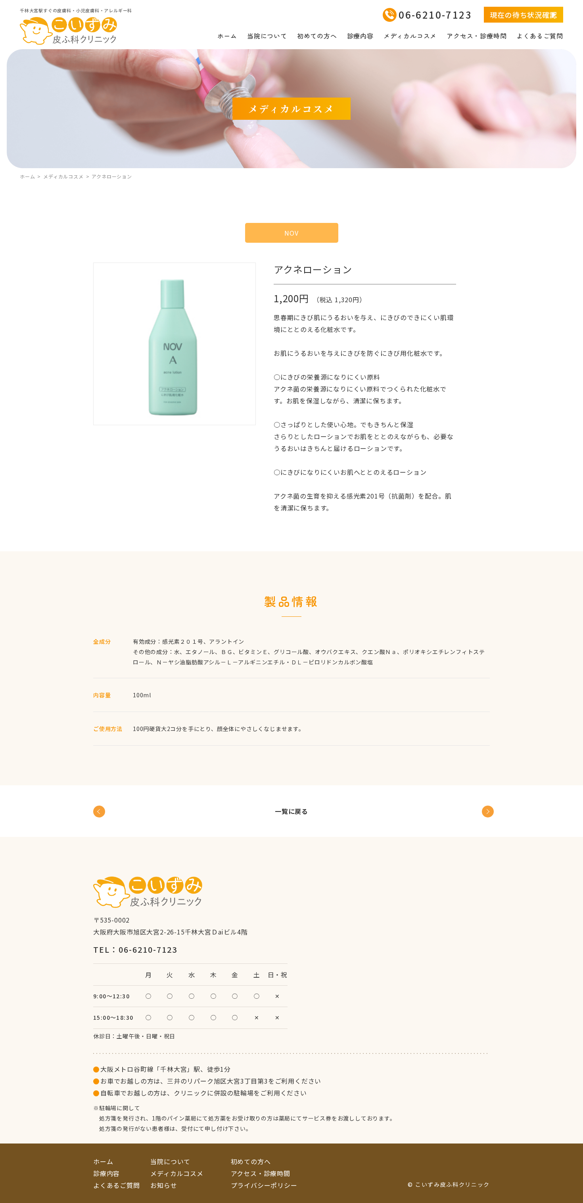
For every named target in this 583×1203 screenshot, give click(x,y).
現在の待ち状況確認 (523, 15)
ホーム (227, 35)
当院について (267, 35)
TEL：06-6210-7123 (135, 949)
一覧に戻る (291, 811)
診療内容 (360, 35)
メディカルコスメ (410, 35)
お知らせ (163, 1185)
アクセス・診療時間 (476, 35)
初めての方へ (317, 35)
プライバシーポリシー (264, 1185)
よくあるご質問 (539, 35)
